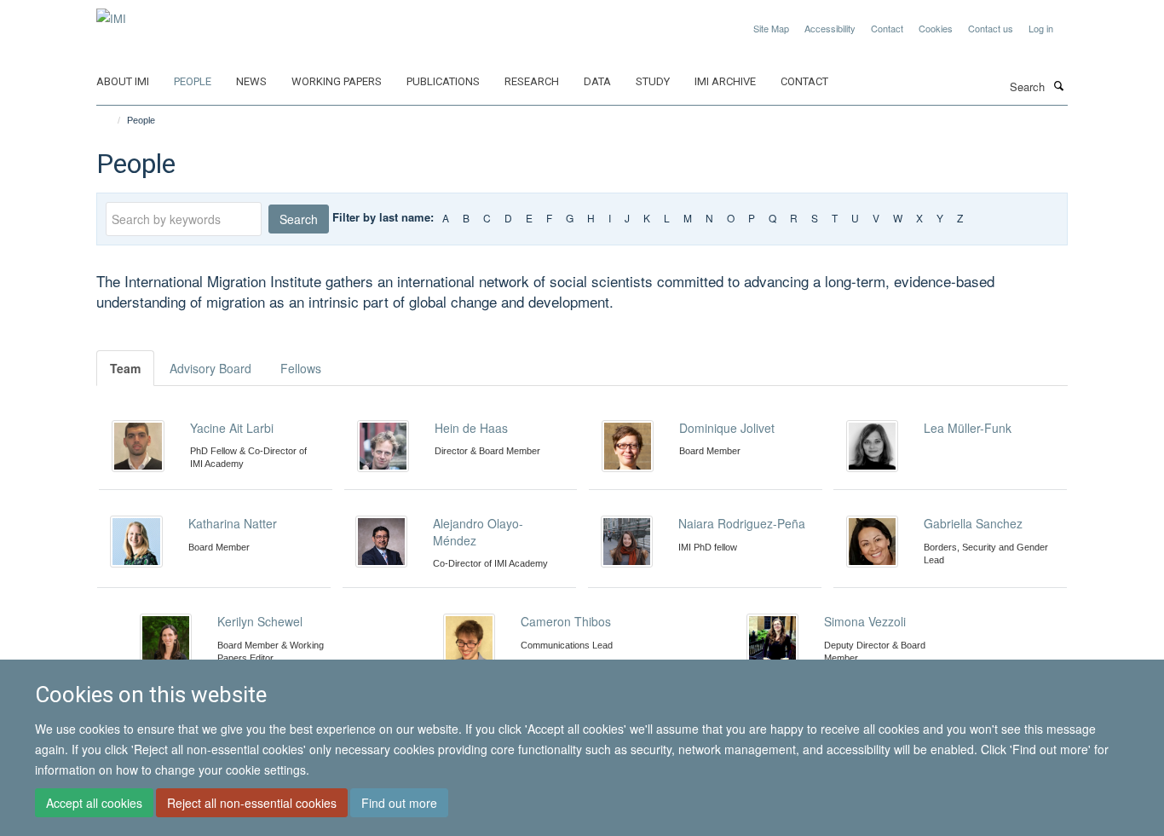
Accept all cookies (94, 802)
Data (597, 81)
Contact (887, 28)
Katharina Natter (232, 523)
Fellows (300, 368)
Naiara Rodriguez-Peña (741, 523)
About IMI (122, 81)
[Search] (1058, 85)
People (192, 81)
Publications (443, 81)
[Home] (111, 120)
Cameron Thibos (566, 621)
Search (298, 219)
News (251, 81)
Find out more (399, 802)
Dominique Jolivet (727, 427)
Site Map (771, 28)
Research (531, 81)
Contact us (990, 28)
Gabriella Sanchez (973, 523)
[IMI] (111, 12)
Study (653, 81)
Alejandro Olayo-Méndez (478, 532)
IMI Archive (725, 81)
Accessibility (830, 28)
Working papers (336, 81)
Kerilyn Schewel (260, 621)
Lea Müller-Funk (967, 427)
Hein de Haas (471, 427)
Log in (1041, 28)
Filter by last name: (383, 217)
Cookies (936, 28)
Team (125, 368)
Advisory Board (210, 368)
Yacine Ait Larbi (232, 427)
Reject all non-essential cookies (252, 802)
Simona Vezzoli (865, 621)
